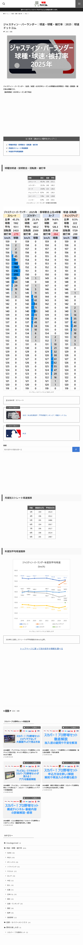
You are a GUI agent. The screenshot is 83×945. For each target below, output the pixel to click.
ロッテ (11, 876)
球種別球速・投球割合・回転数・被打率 (23, 145)
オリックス (12, 862)
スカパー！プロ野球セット (17, 932)
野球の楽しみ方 (13, 927)
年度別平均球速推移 (16, 151)
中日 (10, 880)
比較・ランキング (15, 903)
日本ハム (12, 894)
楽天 (10, 899)
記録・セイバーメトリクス (18, 922)
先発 (11, 31)
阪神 (10, 913)
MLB (24, 433)
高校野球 (12, 917)
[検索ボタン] (4, 4)
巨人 (10, 885)
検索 (5, 445)
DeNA (11, 853)
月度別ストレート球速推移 (18, 148)
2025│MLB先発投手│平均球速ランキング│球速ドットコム (45, 415)
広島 (10, 889)
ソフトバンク (13, 866)
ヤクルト (12, 871)
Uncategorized (13, 843)
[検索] (76, 449)
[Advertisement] (41, 115)
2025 (7, 31)
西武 (10, 908)
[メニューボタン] (79, 4)
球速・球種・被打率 (16, 848)
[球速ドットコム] (41, 4)
